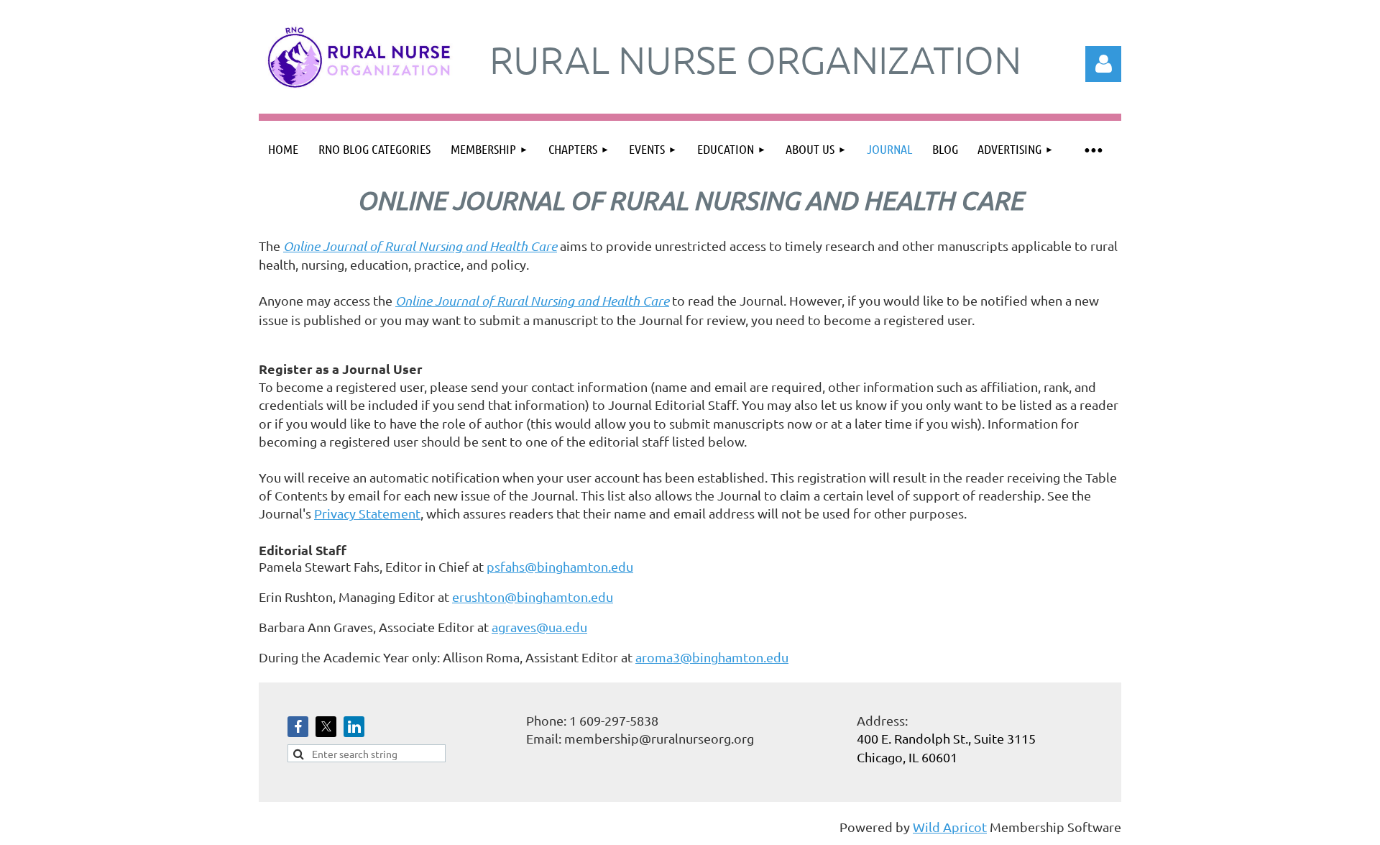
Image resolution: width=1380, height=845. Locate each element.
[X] (326, 726)
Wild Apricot (950, 826)
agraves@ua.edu (539, 626)
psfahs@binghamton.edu (560, 566)
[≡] (1092, 149)
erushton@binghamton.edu (532, 596)
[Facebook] (298, 726)
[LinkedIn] (354, 726)
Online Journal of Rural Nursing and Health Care (420, 246)
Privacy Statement (367, 513)
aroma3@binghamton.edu (711, 656)
